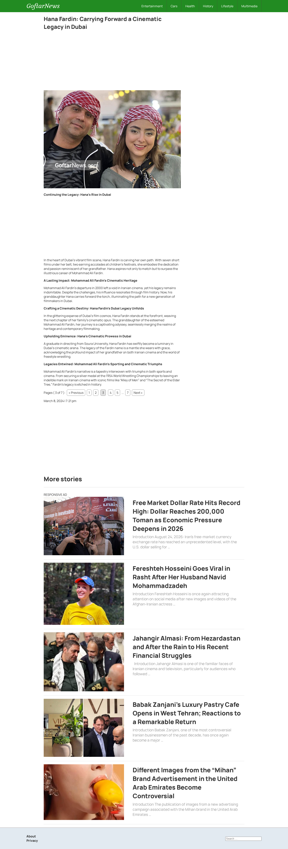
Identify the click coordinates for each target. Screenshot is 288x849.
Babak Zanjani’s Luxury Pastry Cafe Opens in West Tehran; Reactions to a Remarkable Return (187, 713)
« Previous (76, 392)
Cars (174, 6)
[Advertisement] (112, 61)
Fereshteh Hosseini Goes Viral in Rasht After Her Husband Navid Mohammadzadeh (181, 577)
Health (190, 6)
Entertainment (152, 6)
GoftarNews (43, 6)
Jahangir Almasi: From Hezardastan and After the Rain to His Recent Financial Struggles (186, 647)
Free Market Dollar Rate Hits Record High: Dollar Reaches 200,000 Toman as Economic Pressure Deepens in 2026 (186, 515)
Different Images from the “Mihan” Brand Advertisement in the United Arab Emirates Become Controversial (185, 783)
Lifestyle (227, 6)
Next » (138, 392)
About (31, 836)
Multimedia (249, 6)
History (208, 6)
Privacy (32, 840)
